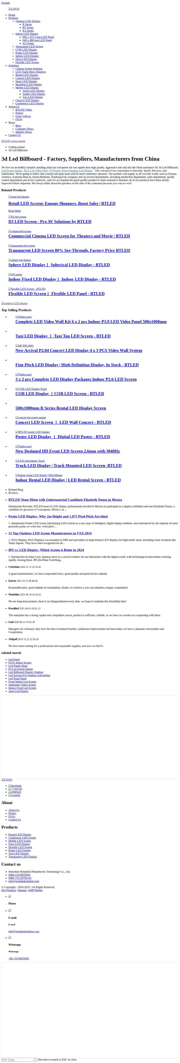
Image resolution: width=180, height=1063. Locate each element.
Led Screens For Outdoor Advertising (29, 675)
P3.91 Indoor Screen (19, 662)
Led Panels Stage (18, 665)
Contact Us (14, 135)
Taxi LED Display (32, 97)
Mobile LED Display (27, 87)
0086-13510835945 (19, 874)
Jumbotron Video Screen (22, 684)
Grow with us (23, 116)
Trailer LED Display (33, 93)
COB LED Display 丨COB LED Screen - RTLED (59, 393)
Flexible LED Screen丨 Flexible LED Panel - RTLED (56, 293)
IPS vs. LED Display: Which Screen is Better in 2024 (46, 550)
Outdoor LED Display (27, 21)
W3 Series (28, 43)
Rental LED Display (26, 74)
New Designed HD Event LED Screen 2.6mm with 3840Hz (67, 451)
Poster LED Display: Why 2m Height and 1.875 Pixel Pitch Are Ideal (58, 516)
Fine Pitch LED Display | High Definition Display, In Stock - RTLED (77, 364)
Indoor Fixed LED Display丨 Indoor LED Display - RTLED (62, 279)
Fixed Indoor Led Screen (22, 681)
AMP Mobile (35, 890)
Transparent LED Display (22, 856)
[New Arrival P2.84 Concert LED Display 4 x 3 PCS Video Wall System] (24, 345)
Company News (24, 128)
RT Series (27, 27)
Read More (14, 210)
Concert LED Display (27, 78)
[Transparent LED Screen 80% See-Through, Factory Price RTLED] (21, 245)
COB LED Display (26, 49)
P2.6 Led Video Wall (35, 170)
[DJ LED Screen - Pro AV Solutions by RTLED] (17, 216)
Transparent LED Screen (29, 46)
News (11, 122)
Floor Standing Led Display (77, 170)
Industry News (23, 131)
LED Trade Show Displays (30, 71)
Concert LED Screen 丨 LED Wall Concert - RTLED (63, 422)
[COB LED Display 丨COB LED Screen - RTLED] (31, 388)
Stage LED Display (26, 81)
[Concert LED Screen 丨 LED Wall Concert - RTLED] (30, 417)
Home (11, 14)
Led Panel (14, 659)
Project (19, 112)
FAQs (18, 119)
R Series (27, 24)
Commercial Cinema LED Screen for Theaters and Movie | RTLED (69, 236)
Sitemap (22, 890)
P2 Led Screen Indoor (20, 668)
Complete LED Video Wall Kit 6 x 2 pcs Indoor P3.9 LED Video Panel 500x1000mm (91, 321)
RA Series (28, 30)
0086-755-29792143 (19, 877)
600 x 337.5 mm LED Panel (38, 37)
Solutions (13, 65)
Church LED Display (27, 100)
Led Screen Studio (11, 170)
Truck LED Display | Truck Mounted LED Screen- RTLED (68, 465)
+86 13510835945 (18, 958)
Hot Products (8, 890)
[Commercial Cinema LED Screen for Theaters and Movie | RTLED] (19, 231)
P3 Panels (55, 170)
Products (13, 18)
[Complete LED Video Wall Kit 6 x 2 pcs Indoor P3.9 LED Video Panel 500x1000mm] (23, 316)
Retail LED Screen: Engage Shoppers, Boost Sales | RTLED (61, 203)
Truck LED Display (33, 90)
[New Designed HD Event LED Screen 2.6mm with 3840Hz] (23, 446)
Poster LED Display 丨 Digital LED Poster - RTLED (62, 436)
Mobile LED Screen (19, 840)
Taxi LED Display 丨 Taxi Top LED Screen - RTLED (63, 336)
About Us (13, 106)
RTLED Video (23, 109)
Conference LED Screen (22, 837)
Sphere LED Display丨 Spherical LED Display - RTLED (59, 264)
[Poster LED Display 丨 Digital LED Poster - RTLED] (32, 432)
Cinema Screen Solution (28, 68)
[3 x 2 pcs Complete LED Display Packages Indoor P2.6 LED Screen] (23, 374)
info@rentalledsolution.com (23, 881)
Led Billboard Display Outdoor (25, 672)
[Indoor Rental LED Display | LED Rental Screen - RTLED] (38, 475)
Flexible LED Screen (27, 62)
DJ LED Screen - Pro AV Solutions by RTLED (49, 221)
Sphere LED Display (27, 55)
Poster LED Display (26, 52)
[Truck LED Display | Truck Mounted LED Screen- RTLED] (30, 460)
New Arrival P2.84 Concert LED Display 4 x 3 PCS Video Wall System (78, 350)
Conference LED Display (29, 103)
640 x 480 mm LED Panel (37, 40)
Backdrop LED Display (28, 84)
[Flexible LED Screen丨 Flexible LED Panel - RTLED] (27, 288)
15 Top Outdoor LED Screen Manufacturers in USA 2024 (50, 533)
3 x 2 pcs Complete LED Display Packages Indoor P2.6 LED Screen (76, 379)
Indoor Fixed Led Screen (22, 687)
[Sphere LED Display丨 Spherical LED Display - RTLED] (19, 260)
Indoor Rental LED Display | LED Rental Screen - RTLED (68, 480)
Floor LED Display (26, 59)
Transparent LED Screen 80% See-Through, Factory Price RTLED (69, 250)
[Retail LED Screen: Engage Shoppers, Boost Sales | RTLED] (18, 196)
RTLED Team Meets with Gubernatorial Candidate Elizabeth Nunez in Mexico (65, 500)
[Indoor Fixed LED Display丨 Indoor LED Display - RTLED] (15, 274)
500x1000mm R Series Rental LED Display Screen (60, 408)
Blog (18, 125)
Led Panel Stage (17, 678)
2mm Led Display (18, 691)
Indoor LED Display (26, 33)
